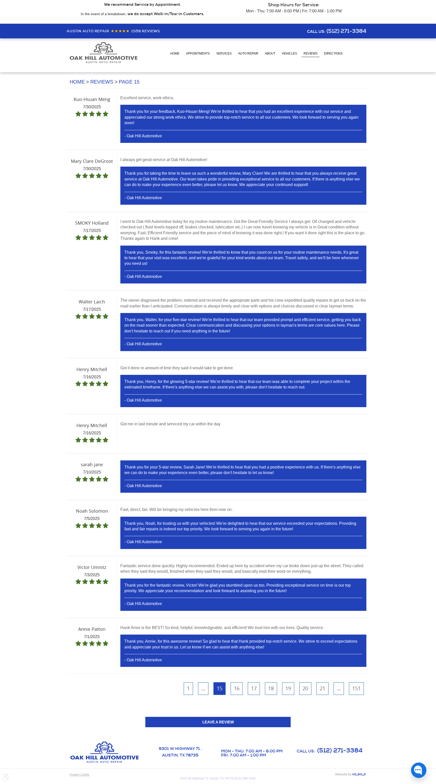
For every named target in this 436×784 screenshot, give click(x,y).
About (270, 53)
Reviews (310, 53)
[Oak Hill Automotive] (103, 52)
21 (322, 688)
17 (254, 688)
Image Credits (79, 774)
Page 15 (129, 82)
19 (288, 688)
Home (174, 53)
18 (271, 688)
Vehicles (289, 53)
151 (356, 688)
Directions (333, 53)
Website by (350, 774)
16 (236, 688)
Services (224, 53)
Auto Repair (248, 53)
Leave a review (218, 722)
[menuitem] (174, 53)
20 (305, 688)
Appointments (198, 53)
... (203, 688)
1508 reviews (145, 31)
